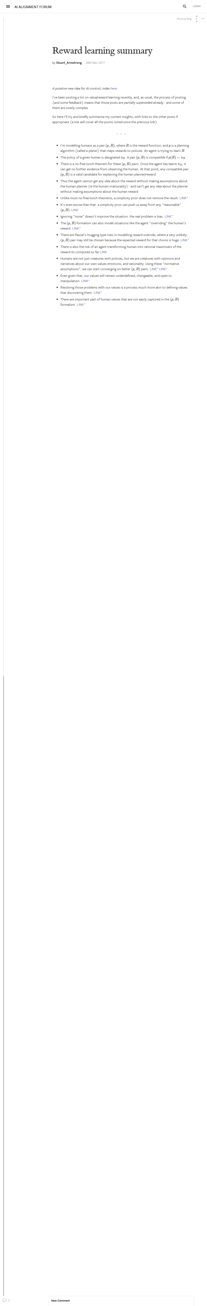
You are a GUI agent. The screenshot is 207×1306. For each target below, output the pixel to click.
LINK (183, 197)
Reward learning (102, 51)
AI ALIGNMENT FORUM (33, 7)
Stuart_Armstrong (69, 62)
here (114, 88)
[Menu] (8, 6)
